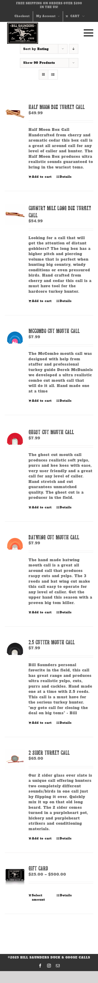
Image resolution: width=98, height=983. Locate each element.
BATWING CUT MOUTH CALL (54, 537)
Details (66, 177)
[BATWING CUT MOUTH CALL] (15, 544)
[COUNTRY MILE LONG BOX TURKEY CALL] (15, 214)
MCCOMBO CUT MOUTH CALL (54, 330)
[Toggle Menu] (87, 32)
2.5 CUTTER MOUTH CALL (52, 642)
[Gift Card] (15, 875)
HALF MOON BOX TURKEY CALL (57, 106)
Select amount (38, 898)
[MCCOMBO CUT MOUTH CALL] (15, 337)
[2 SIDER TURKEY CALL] (15, 759)
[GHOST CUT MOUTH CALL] (15, 438)
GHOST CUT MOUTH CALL (51, 432)
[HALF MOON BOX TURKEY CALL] (15, 113)
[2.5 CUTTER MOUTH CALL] (15, 649)
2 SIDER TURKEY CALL (49, 752)
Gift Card (38, 868)
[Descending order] (73, 49)
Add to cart (42, 177)
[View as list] (53, 74)
